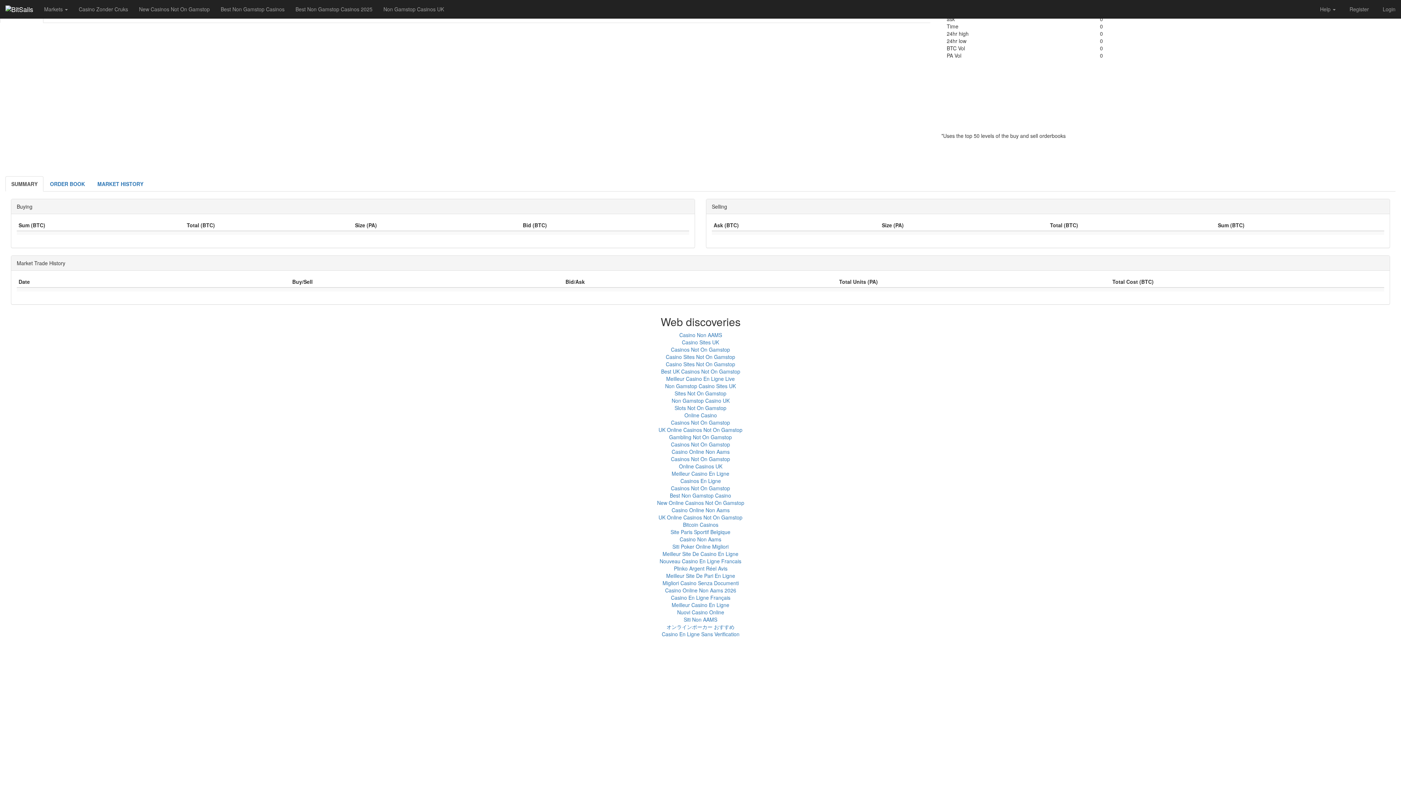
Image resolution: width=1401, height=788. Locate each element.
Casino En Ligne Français (700, 597)
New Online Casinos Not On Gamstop (700, 502)
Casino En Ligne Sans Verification (701, 634)
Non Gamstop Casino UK (701, 400)
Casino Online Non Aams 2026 (700, 590)
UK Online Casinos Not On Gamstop (700, 429)
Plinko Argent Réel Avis (700, 568)
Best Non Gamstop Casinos (253, 9)
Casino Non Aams (700, 539)
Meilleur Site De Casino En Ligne (700, 553)
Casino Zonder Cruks (103, 9)
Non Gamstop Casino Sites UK (700, 386)
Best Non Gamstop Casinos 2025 (334, 9)
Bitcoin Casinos (700, 524)
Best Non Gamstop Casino (700, 495)
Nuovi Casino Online (700, 612)
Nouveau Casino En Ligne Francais (700, 561)
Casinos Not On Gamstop (700, 349)
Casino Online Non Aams (701, 451)
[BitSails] (19, 9)
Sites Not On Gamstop (700, 393)
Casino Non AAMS (700, 335)
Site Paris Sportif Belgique (700, 532)
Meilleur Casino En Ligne (700, 473)
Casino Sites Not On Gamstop (700, 356)
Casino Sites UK (700, 342)
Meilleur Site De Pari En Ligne (700, 575)
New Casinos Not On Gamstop (174, 9)
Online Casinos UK (700, 466)
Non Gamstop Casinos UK (413, 9)
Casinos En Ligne (700, 480)
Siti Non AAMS (700, 619)
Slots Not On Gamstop (700, 408)
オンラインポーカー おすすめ (700, 626)
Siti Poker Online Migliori (700, 546)
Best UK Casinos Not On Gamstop (700, 371)
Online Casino (700, 415)
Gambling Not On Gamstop (700, 437)
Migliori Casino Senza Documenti (701, 583)
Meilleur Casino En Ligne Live (700, 378)
